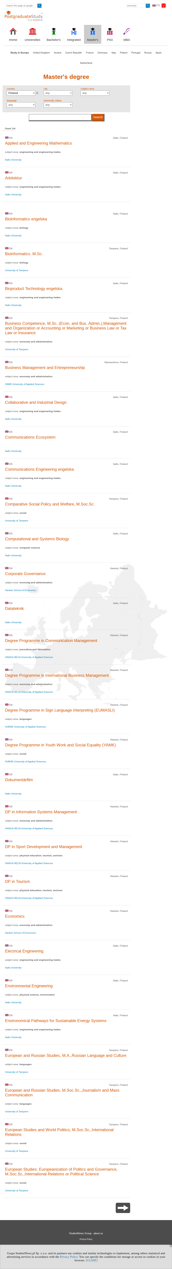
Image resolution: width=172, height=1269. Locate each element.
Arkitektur (13, 178)
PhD (110, 40)
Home (13, 40)
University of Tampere (16, 270)
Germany (103, 52)
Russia (148, 52)
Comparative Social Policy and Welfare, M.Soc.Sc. (50, 504)
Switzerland (86, 63)
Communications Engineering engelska (39, 469)
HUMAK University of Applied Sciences (25, 726)
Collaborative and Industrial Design (36, 402)
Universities (32, 40)
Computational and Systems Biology (37, 539)
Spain (159, 52)
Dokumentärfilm (19, 779)
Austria (57, 52)
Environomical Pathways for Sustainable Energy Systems (55, 1020)
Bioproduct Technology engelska (33, 288)
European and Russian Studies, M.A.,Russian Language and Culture (65, 1055)
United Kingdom (41, 52)
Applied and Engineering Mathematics (38, 143)
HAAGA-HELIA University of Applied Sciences (29, 657)
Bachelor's (54, 40)
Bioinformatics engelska (26, 219)
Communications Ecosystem (30, 437)
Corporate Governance (25, 573)
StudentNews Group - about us (86, 1233)
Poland (123, 52)
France (90, 52)
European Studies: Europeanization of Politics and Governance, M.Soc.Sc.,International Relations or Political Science (61, 1171)
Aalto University (13, 159)
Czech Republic (73, 52)
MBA (126, 40)
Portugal (135, 52)
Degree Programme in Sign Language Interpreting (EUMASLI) (60, 710)
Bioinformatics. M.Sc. (24, 253)
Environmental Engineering (29, 986)
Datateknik (14, 608)
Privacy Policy (69, 1256)
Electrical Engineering (24, 951)
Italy (114, 52)
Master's (92, 40)
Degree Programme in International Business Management (57, 675)
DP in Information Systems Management (41, 812)
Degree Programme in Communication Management (51, 640)
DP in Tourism (17, 881)
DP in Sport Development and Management (43, 846)
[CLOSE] (91, 1260)
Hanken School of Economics (20, 590)
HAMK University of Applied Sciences (24, 384)
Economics (15, 916)
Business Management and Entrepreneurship (45, 367)
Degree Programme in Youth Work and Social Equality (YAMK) (60, 745)
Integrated (74, 40)
